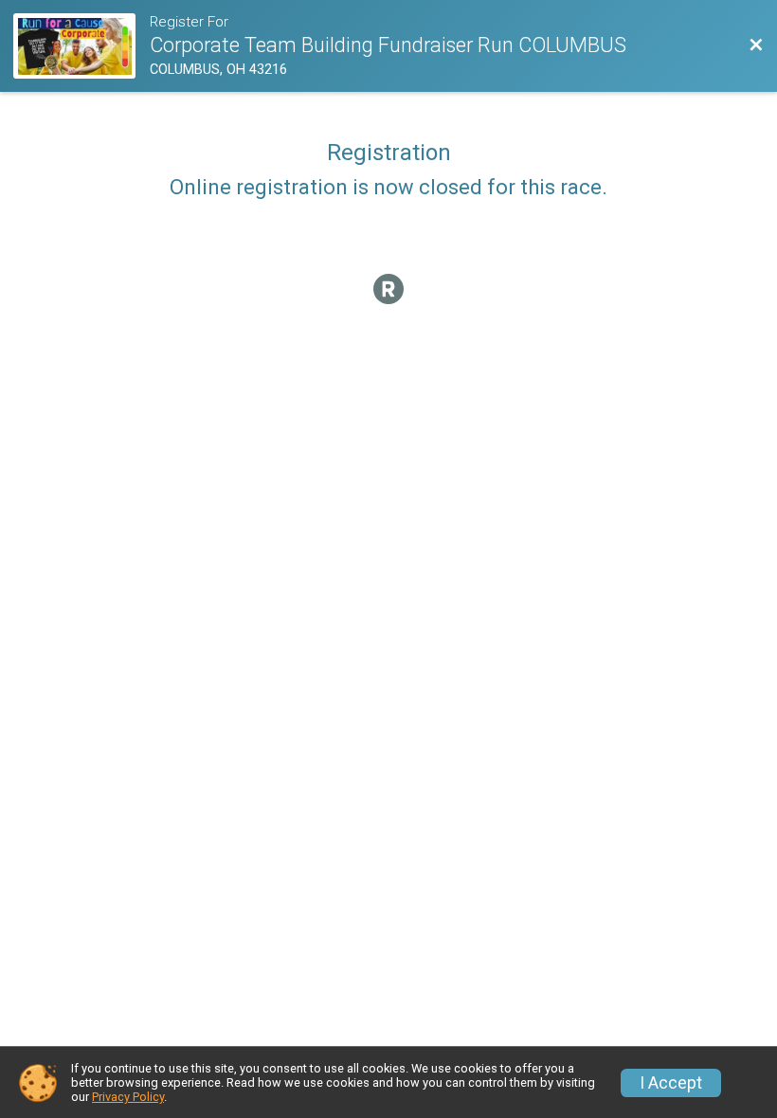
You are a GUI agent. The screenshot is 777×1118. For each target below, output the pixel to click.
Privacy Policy (128, 1097)
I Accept (671, 1082)
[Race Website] (81, 46)
